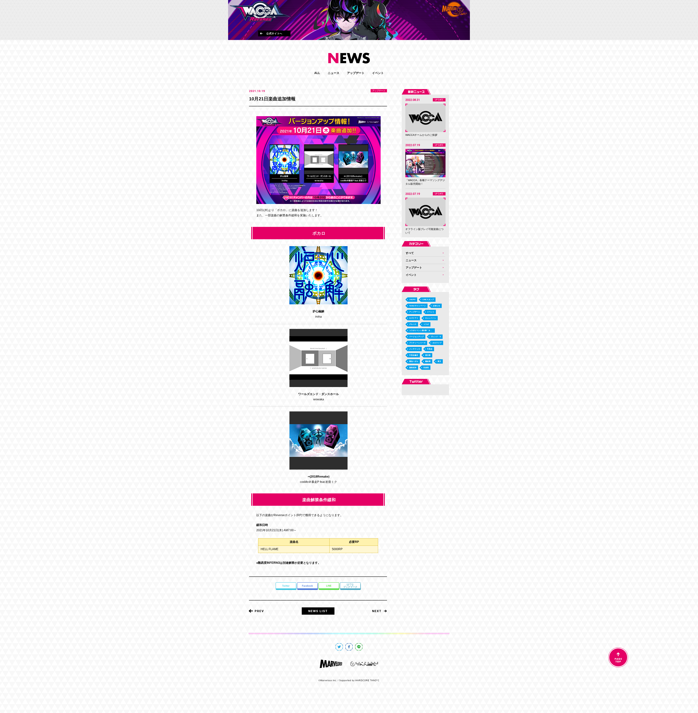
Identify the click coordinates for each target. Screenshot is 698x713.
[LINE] (328, 585)
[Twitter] (286, 585)
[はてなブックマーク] (350, 585)
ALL (317, 73)
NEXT (377, 611)
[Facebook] (307, 585)
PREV (259, 611)
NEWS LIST (318, 611)
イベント (378, 73)
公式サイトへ (274, 33)
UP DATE (439, 100)
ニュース (333, 73)
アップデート (355, 73)
